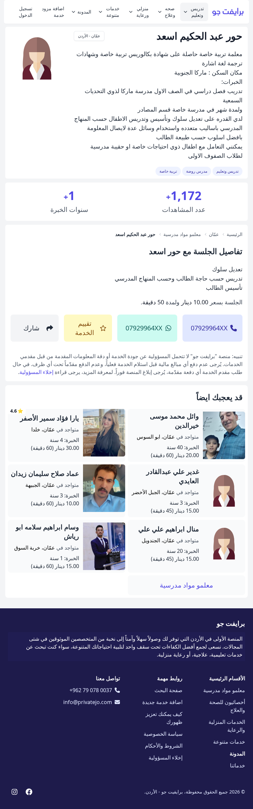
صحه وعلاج (170, 11)
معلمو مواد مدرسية (186, 585)
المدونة (84, 12)
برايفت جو (231, 623)
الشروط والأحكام (164, 745)
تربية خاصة (168, 171)
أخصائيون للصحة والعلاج (227, 706)
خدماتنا (237, 765)
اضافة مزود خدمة (53, 11)
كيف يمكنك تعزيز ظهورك (164, 717)
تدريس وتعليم (197, 11)
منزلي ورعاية (142, 11)
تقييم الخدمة (84, 328)
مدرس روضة (196, 171)
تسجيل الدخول (25, 11)
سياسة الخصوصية (163, 733)
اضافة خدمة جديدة (162, 702)
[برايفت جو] (228, 12)
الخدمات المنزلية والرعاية (227, 725)
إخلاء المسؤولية (36, 372)
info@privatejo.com (87, 702)
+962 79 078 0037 (91, 690)
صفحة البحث (169, 690)
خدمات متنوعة (113, 11)
